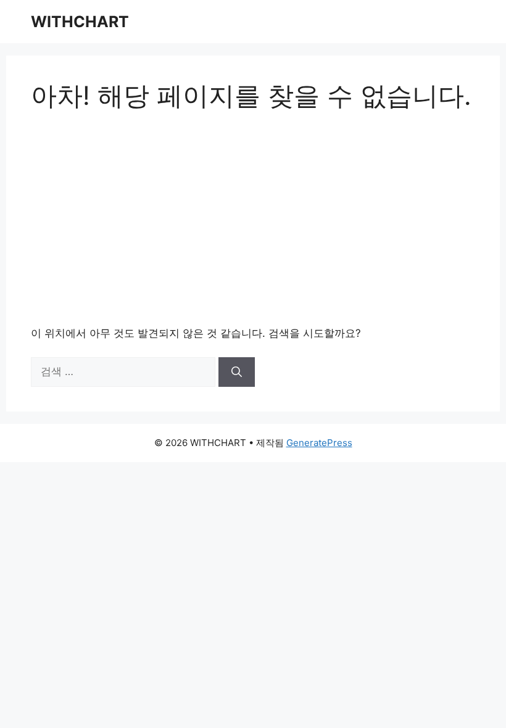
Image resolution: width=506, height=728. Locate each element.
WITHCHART (80, 21)
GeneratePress (319, 443)
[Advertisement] (253, 218)
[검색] (236, 372)
